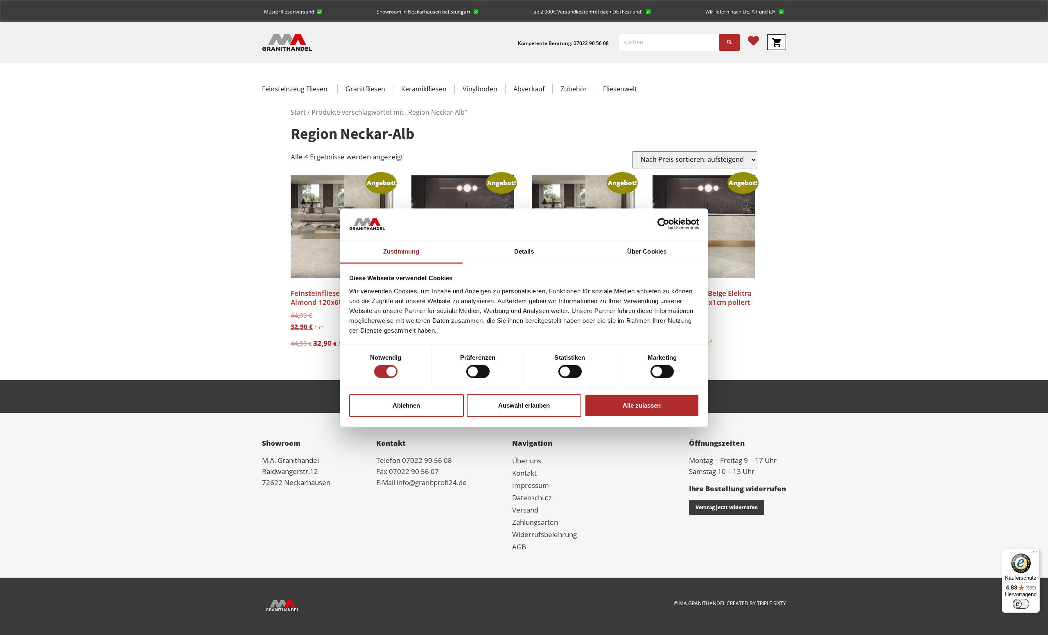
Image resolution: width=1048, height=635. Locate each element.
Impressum (530, 485)
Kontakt (524, 473)
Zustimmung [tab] (401, 251)
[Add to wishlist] (381, 188)
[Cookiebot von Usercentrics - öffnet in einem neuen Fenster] (663, 224)
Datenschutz (532, 497)
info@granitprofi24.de (432, 482)
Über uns (526, 460)
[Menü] (1035, 554)
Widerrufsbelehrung (544, 534)
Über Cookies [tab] (646, 251)
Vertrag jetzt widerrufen (727, 507)
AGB (519, 546)
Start (298, 112)
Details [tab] (524, 251)
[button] (293, 10)
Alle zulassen (642, 404)
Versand (525, 510)
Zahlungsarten (535, 522)
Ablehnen (406, 404)
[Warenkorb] (776, 42)
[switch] (478, 371)
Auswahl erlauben (524, 404)
